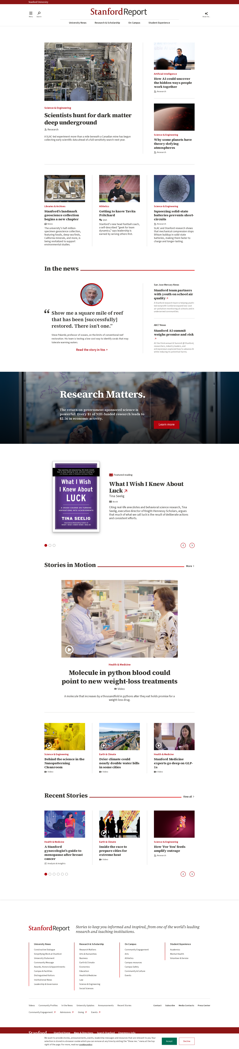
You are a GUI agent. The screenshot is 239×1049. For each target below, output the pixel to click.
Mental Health (177, 953)
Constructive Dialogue (44, 949)
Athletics (104, 206)
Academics (175, 949)
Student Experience (159, 23)
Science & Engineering (57, 108)
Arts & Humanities (88, 953)
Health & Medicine (120, 665)
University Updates (85, 1005)
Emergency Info (126, 1033)
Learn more (167, 424)
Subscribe (170, 1005)
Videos (32, 1005)
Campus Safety (132, 966)
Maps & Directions (83, 1033)
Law (81, 979)
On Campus (134, 23)
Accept (169, 1041)
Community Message (44, 962)
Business (83, 958)
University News (77, 23)
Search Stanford (106, 1033)
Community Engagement (137, 949)
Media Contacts (186, 1005)
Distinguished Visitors (44, 975)
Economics (84, 966)
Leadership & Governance (46, 984)
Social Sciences (86, 988)
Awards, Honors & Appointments (49, 966)
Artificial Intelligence (165, 74)
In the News (67, 1005)
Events (128, 975)
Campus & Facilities (43, 971)
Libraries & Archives (54, 206)
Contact (157, 1005)
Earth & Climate (107, 754)
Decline (186, 1041)
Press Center (204, 1005)
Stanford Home (62, 1033)
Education (84, 971)
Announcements (106, 1005)
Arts (127, 953)
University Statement (44, 958)
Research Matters (87, 949)
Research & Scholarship (107, 23)
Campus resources (133, 962)
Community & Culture (135, 971)
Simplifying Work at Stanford (47, 953)
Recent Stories (124, 1005)
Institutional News (43, 979)
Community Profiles (48, 1005)
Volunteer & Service (179, 958)
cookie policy (85, 1044)
